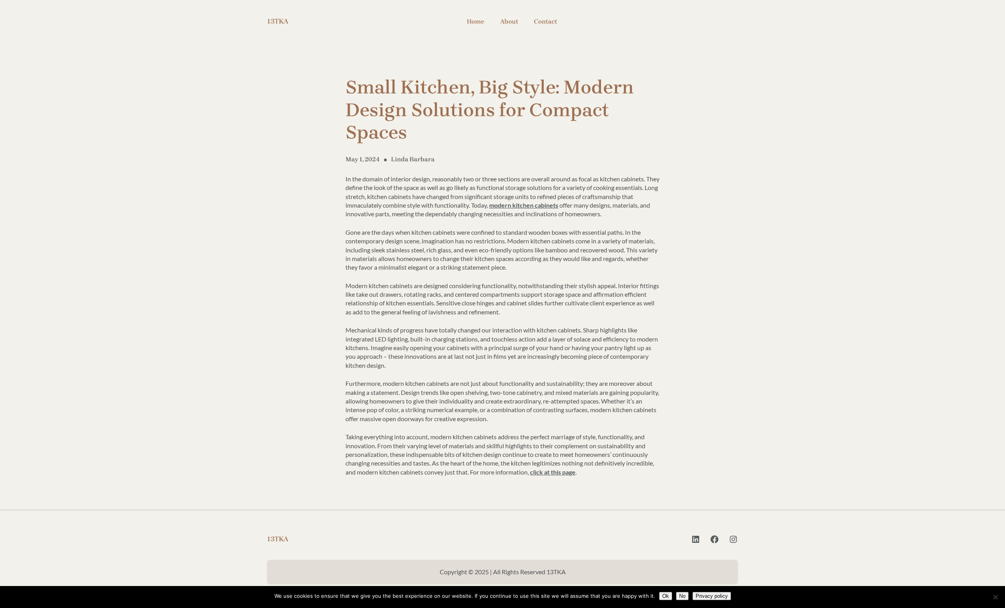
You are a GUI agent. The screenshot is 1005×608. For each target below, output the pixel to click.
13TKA (278, 21)
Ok (665, 596)
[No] (995, 597)
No (682, 596)
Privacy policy (712, 596)
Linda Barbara (413, 159)
